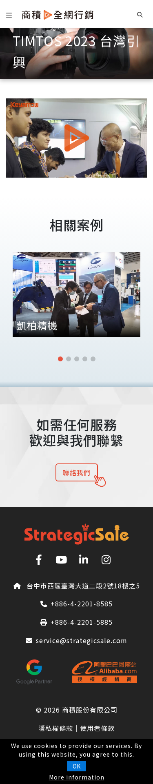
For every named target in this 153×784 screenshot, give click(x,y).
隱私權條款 (55, 728)
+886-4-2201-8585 (82, 603)
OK (76, 766)
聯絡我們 (77, 472)
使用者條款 (97, 728)
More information (76, 777)
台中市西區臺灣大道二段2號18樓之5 (83, 585)
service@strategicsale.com (81, 640)
